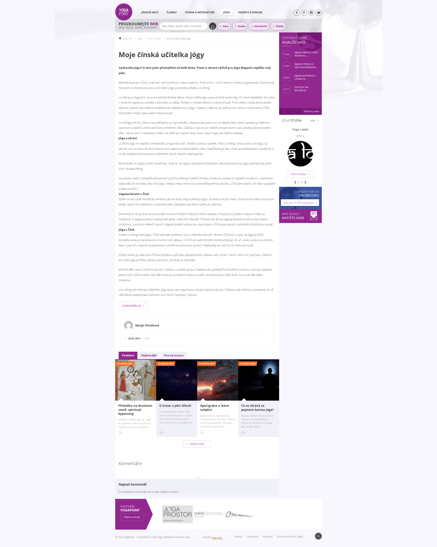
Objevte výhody (132, 517)
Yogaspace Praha (300, 129)
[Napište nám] (319, 13)
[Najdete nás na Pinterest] (304, 13)
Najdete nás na (308, 193)
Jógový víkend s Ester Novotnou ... (301, 54)
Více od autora (174, 355)
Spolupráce (253, 536)
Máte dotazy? (293, 216)
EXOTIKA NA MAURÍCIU (296, 89)
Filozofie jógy (154, 38)
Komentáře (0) (131, 305)
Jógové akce (149, 12)
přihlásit (173, 491)
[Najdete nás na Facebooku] (297, 13)
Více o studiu (298, 174)
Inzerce (239, 536)
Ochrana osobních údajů (290, 536)
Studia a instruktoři (200, 12)
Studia (241, 26)
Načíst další (197, 443)
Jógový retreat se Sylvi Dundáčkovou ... (301, 65)
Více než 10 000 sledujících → (300, 202)
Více (313, 120)
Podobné (128, 355)
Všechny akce (311, 111)
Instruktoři (260, 26)
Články (172, 12)
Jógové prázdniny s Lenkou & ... (300, 77)
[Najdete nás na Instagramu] (311, 13)
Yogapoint (127, 38)
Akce (226, 26)
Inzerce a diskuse (250, 12)
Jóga (226, 12)
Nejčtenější (149, 355)
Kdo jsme (268, 536)
